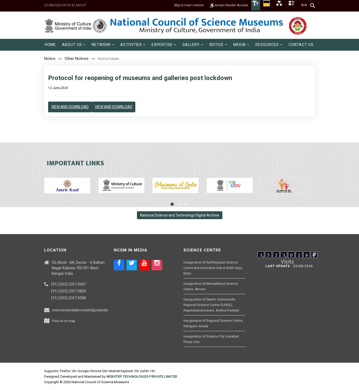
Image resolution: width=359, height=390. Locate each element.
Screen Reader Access (231, 5)
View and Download (70, 107)
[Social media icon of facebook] (119, 265)
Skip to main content (189, 5)
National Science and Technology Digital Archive (179, 215)
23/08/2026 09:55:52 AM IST (65, 5)
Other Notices (77, 58)
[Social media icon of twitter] (131, 265)
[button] (74, 45)
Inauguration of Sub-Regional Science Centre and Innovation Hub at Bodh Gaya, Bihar (213, 268)
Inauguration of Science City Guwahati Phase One (211, 339)
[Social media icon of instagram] (157, 265)
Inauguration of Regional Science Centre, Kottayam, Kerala (213, 323)
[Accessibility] (256, 3)
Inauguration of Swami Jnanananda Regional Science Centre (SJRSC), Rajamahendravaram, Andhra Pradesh (211, 305)
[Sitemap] (279, 3)
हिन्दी (304, 5)
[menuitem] (50, 45)
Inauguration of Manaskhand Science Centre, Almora (210, 286)
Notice (49, 58)
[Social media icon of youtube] (144, 265)
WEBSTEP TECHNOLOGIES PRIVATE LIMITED (141, 376)
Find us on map (63, 321)
